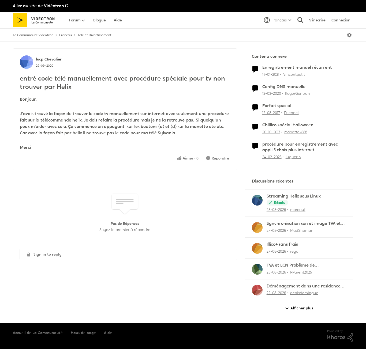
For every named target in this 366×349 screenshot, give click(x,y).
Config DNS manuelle (283, 86)
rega (294, 251)
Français (65, 35)
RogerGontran (297, 93)
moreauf (297, 209)
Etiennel (291, 112)
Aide (108, 332)
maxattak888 (295, 132)
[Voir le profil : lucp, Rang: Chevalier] (26, 62)
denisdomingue (304, 292)
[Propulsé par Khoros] (340, 336)
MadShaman (301, 230)
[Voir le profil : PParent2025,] (257, 269)
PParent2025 (301, 272)
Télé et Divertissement (94, 35)
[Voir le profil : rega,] (257, 248)
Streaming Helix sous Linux (294, 196)
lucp (39, 59)
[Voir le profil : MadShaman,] (257, 227)
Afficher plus (301, 308)
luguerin (293, 156)
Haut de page (83, 332)
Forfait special (276, 105)
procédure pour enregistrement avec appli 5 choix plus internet (300, 147)
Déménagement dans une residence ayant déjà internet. (304, 286)
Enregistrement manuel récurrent (297, 67)
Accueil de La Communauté (38, 332)
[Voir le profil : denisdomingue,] (257, 290)
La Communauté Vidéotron (33, 35)
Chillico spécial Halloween (287, 125)
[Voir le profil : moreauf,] (257, 200)
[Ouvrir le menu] (349, 35)
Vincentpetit (294, 74)
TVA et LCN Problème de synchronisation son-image (294, 265)
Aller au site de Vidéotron (38, 6)
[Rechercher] (300, 20)
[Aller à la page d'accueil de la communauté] (35, 20)
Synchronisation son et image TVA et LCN (304, 223)
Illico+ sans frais (282, 244)
